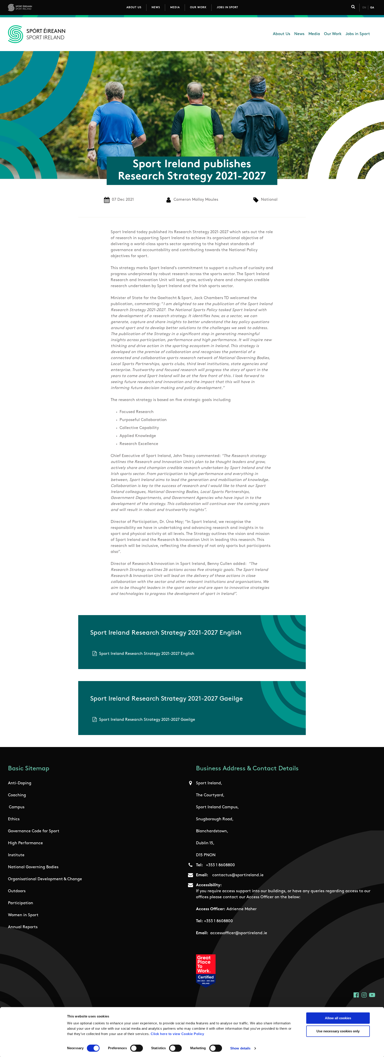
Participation (20, 903)
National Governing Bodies (33, 867)
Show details (240, 1048)
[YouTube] (372, 995)
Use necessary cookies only (338, 1031)
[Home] (39, 7)
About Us (133, 7)
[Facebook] (356, 995)
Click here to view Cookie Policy (177, 1034)
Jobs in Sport (227, 7)
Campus (16, 807)
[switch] (136, 1048)
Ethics (14, 819)
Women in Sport (23, 915)
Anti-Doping (19, 783)
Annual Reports (23, 927)
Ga (372, 7)
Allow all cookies (338, 1018)
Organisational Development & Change (45, 879)
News (156, 7)
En (364, 7)
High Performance (25, 843)
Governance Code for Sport (33, 831)
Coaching (17, 795)
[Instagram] (364, 995)
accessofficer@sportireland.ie (238, 933)
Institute (16, 855)
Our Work (198, 7)
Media (175, 7)
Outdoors (17, 891)
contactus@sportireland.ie (238, 875)
